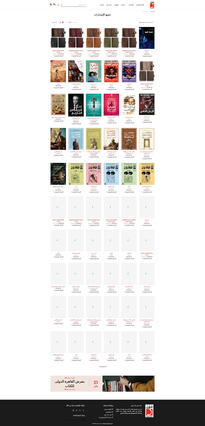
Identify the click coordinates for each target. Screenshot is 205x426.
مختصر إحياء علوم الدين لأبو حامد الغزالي (146, 152)
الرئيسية (153, 11)
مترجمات (129, 85)
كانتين (58, 84)
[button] (146, 56)
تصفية (53, 22)
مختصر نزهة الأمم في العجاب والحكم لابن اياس (94, 152)
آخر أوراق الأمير (58, 151)
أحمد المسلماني (76, 120)
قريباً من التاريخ (76, 118)
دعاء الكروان (94, 186)
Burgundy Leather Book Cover (76, 51)
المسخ (111, 84)
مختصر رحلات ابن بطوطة (129, 151)
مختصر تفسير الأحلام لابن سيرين (76, 152)
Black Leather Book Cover (58, 51)
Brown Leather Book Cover (147, 84)
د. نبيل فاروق (111, 119)
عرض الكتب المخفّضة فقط (145, 22)
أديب (76, 186)
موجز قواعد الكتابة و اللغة (94, 118)
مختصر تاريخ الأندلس (111, 151)
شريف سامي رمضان (111, 153)
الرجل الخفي (147, 117)
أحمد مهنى (76, 85)
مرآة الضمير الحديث (146, 186)
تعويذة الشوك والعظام (58, 186)
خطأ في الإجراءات (76, 84)
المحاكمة (129, 84)
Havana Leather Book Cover (93, 51)
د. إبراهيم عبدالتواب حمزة (93, 120)
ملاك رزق (129, 119)
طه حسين (146, 188)
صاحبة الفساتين (129, 117)
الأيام (129, 186)
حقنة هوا (147, 50)
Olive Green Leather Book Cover (111, 51)
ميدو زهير (146, 52)
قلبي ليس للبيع (111, 117)
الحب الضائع (111, 186)
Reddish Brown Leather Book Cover (129, 51)
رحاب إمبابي (94, 85)
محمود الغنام (58, 153)
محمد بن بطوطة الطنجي (129, 153)
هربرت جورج (147, 118)
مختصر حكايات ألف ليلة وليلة (58, 117)
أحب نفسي (93, 84)
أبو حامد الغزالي (146, 155)
